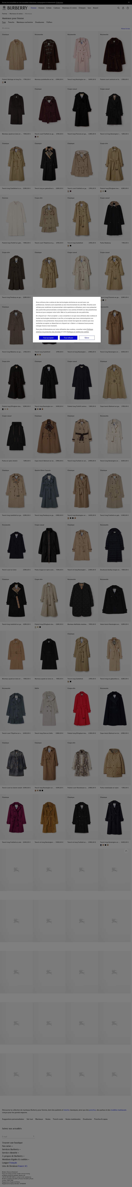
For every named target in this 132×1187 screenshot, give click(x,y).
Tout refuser (68, 337)
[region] (67, 319)
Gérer (87, 337)
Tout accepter (48, 337)
